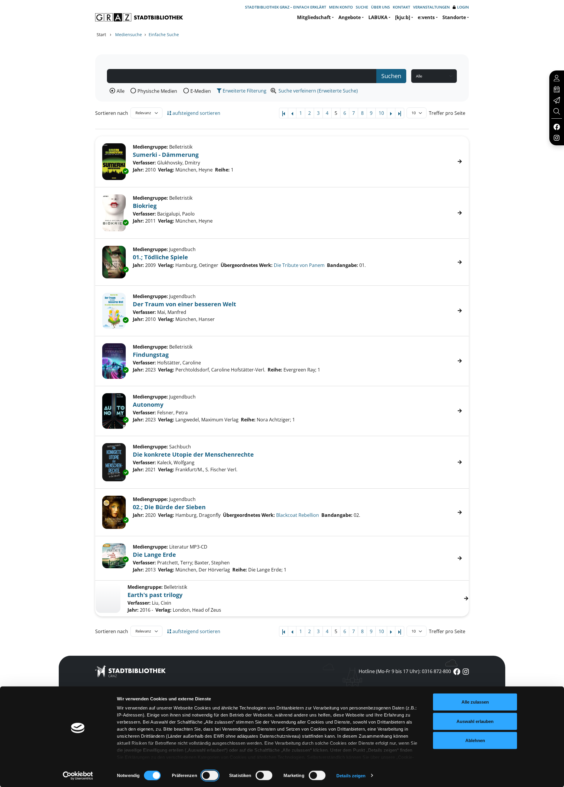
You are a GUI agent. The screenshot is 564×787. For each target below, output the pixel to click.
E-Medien (200, 91)
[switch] (210, 775)
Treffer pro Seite (447, 113)
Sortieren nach (111, 113)
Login (463, 7)
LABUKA (377, 17)
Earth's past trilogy (154, 595)
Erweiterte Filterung (243, 91)
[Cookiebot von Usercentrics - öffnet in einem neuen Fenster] (78, 775)
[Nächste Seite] (391, 113)
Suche (362, 7)
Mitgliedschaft (314, 17)
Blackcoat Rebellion (297, 515)
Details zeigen (350, 775)
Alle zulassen (475, 701)
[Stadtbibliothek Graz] (139, 17)
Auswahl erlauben (475, 721)
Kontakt (401, 7)
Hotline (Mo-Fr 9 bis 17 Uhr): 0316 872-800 (405, 671)
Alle (121, 91)
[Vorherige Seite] (292, 113)
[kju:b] (402, 17)
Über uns (380, 7)
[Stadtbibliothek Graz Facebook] (556, 126)
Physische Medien (157, 91)
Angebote (349, 17)
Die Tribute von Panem (299, 265)
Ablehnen (475, 740)
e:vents (426, 17)
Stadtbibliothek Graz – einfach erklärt (285, 7)
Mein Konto (341, 7)
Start (101, 34)
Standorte (454, 17)
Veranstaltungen (431, 7)
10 (381, 113)
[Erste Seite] (283, 113)
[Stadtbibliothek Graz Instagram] (556, 137)
